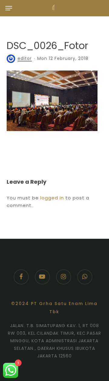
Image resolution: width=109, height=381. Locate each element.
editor (25, 58)
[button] (8, 8)
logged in (52, 198)
